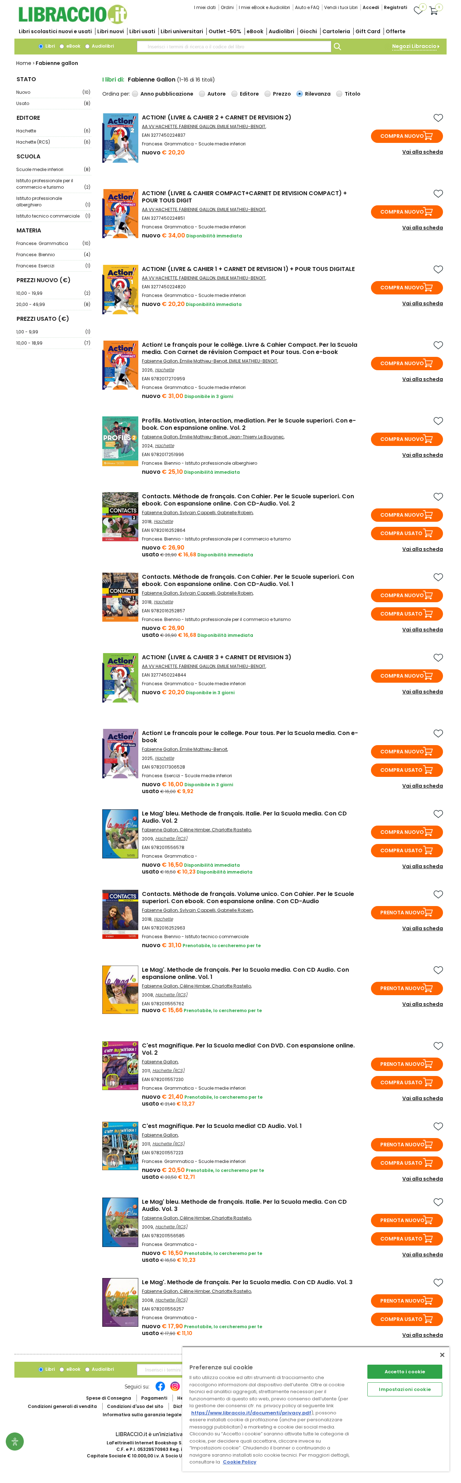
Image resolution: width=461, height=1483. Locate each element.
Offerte (396, 31)
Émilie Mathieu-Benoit (203, 361)
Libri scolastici (55, 31)
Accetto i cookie (405, 1371)
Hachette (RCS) (53, 142)
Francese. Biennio (53, 254)
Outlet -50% (225, 31)
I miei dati (205, 7)
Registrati (395, 7)
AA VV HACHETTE (159, 126)
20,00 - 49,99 (53, 304)
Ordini (227, 7)
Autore (216, 93)
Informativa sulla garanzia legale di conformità (158, 1415)
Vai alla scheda (422, 152)
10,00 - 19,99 (53, 293)
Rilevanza (318, 93)
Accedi (371, 7)
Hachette (53, 131)
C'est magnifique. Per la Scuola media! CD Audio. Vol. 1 (222, 1126)
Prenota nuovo (402, 912)
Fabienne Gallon (160, 361)
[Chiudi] (442, 1355)
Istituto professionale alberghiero (53, 201)
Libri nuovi (110, 31)
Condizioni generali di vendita (62, 1406)
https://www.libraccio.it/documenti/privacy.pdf (251, 1412)
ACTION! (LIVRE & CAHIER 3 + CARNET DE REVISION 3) (216, 657)
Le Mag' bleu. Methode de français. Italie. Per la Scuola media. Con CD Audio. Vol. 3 (244, 1205)
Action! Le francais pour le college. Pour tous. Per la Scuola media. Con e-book (250, 736)
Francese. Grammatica (53, 243)
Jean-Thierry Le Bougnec (256, 437)
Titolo (353, 93)
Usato (53, 103)
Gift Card (367, 31)
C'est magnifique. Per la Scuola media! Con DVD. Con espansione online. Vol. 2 (248, 1049)
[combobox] (234, 46)
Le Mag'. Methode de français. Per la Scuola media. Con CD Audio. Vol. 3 (247, 1282)
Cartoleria (336, 31)
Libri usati (142, 31)
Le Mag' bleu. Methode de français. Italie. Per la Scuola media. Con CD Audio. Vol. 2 (244, 817)
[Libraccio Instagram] (175, 1389)
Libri (49, 46)
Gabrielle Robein (235, 512)
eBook (255, 31)
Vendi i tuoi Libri (341, 7)
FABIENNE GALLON (197, 126)
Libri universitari (182, 31)
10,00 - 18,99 (53, 343)
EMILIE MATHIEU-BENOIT (241, 126)
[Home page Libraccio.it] (72, 22)
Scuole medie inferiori (53, 169)
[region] (315, 1408)
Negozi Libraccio (414, 46)
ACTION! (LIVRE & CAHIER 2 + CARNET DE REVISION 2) (216, 117)
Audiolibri (281, 31)
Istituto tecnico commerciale (53, 216)
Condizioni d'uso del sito (135, 1406)
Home (23, 63)
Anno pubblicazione (166, 93)
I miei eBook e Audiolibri (264, 7)
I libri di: (113, 79)
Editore (249, 93)
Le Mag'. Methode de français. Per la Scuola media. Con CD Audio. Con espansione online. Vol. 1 (245, 973)
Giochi (308, 31)
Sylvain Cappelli (197, 512)
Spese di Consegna (108, 1398)
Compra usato (401, 533)
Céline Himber (195, 830)
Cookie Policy (239, 1461)
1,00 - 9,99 (53, 332)
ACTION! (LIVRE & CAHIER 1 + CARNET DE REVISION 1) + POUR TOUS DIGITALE (248, 269)
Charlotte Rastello (231, 830)
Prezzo (282, 93)
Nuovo (53, 92)
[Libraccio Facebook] (160, 1389)
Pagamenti (154, 1398)
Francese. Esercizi (53, 266)
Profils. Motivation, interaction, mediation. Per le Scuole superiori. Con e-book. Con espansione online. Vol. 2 (249, 424)
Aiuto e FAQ (307, 7)
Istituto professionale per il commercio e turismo (53, 184)
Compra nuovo (402, 136)
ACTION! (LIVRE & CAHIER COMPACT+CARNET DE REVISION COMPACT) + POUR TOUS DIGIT (244, 197)
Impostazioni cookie (404, 1389)
